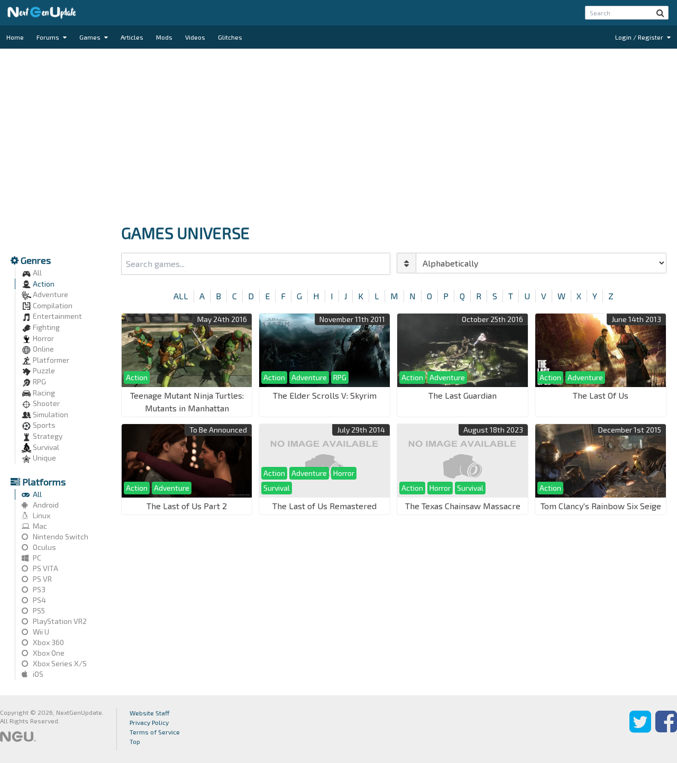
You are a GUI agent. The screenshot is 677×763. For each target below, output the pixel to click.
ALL (180, 296)
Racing (43, 392)
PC (36, 557)
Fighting (45, 327)
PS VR (41, 578)
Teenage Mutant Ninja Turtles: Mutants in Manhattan (187, 401)
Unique (43, 457)
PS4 (38, 599)
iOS (37, 673)
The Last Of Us (600, 395)
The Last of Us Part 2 (187, 506)
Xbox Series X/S (59, 663)
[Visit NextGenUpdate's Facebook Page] (666, 729)
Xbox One (48, 652)
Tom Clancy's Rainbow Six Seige (601, 506)
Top (135, 741)
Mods (164, 37)
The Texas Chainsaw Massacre (462, 506)
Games (90, 37)
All (36, 272)
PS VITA (44, 568)
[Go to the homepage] (42, 12)
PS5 (38, 610)
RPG (38, 381)
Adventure (49, 294)
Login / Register (640, 37)
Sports (43, 424)
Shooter (45, 403)
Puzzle (43, 370)
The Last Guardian (462, 395)
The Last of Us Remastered (324, 506)
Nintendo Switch (59, 536)
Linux (40, 515)
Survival (45, 447)
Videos (195, 37)
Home (15, 37)
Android (45, 504)
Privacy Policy (149, 722)
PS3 (38, 589)
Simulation (49, 414)
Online (42, 348)
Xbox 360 (47, 642)
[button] (660, 12)
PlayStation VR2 (59, 621)
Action (42, 283)
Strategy (46, 435)
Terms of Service (155, 732)
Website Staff (150, 712)
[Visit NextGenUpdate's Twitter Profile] (640, 729)
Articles (132, 37)
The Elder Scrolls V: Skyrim (325, 395)
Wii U (40, 631)
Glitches (230, 37)
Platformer (50, 359)
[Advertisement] (338, 133)
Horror (42, 338)
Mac (39, 525)
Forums (48, 37)
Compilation (51, 305)
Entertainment (56, 315)
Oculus (43, 547)
